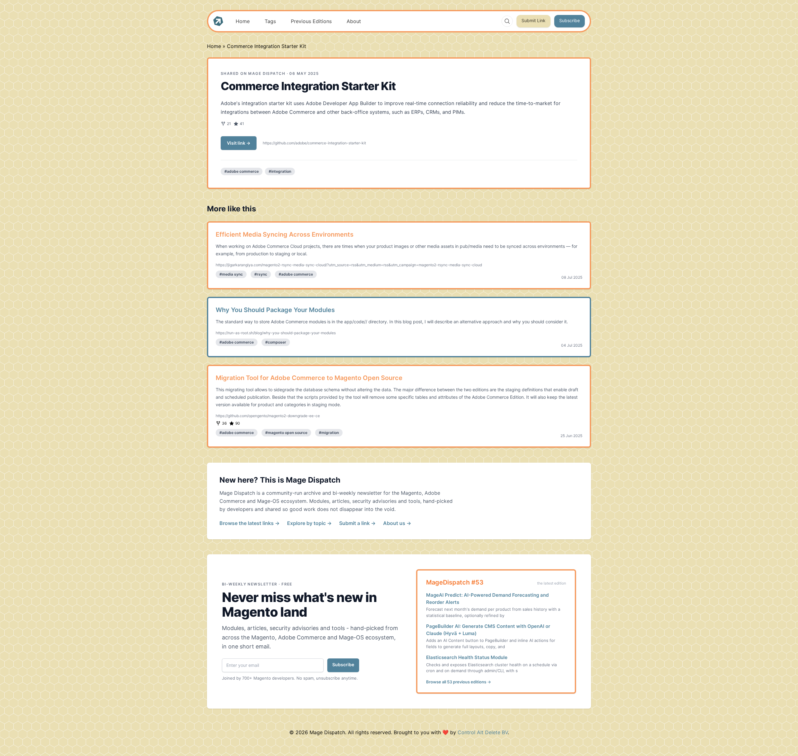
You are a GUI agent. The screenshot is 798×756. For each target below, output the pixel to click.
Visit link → (238, 143)
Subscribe (569, 20)
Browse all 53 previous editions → (458, 681)
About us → (397, 523)
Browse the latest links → (249, 523)
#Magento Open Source (286, 432)
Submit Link (534, 20)
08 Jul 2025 (571, 277)
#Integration (280, 171)
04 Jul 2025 (571, 345)
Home (243, 21)
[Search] (507, 21)
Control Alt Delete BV (483, 732)
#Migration (329, 432)
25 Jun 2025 (571, 435)
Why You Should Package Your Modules (275, 310)
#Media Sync (231, 274)
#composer (275, 342)
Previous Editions (311, 21)
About (354, 21)
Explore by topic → (309, 523)
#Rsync (260, 274)
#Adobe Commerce (241, 171)
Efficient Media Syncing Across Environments (284, 234)
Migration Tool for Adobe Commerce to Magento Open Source (309, 378)
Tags (270, 21)
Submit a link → (357, 523)
